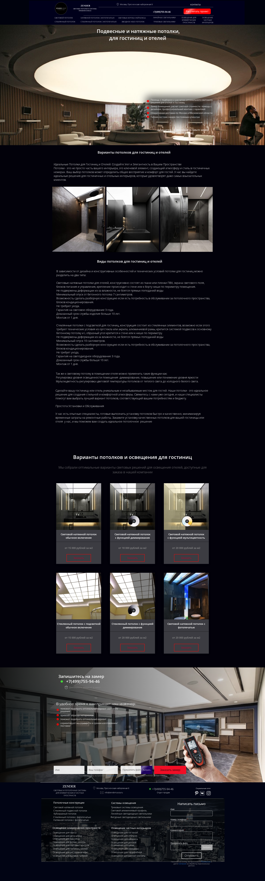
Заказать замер (170, 770)
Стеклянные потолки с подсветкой (78, 325)
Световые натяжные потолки (75, 283)
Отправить (192, 855)
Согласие (127, 776)
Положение (111, 776)
